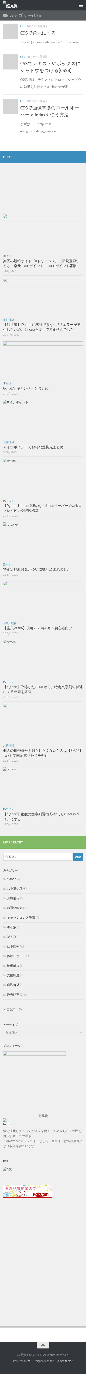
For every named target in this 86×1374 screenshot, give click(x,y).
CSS (22, 26)
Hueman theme (64, 1360)
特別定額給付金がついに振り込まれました (37, 569)
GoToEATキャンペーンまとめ (26, 388)
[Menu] (81, 5)
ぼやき (7, 564)
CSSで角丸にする (38, 33)
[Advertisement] (43, 1268)
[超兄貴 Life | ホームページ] (13, 5)
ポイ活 (7, 256)
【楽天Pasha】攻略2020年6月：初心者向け (37, 628)
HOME (8, 157)
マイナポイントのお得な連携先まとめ (33, 447)
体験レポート (16, 956)
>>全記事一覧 (12, 1009)
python (8, 500)
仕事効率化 (15, 946)
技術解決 (8, 319)
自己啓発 (13, 985)
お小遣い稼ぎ (16, 889)
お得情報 (8, 442)
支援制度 (13, 975)
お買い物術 (10, 623)
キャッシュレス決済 (21, 917)
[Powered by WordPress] (29, 1361)
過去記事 (13, 994)
